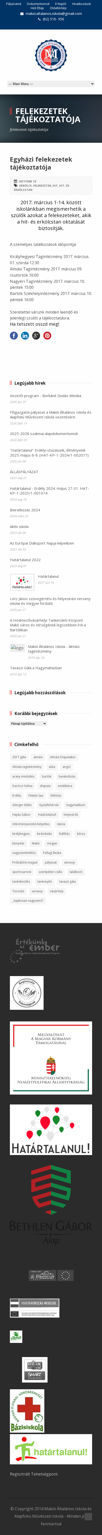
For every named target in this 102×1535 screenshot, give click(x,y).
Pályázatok (13, 4)
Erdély (16, 795)
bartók (46, 776)
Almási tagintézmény (26, 767)
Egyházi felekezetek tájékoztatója (41, 163)
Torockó (18, 891)
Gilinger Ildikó (22, 805)
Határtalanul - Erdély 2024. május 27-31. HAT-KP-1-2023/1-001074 (49, 491)
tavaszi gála (67, 881)
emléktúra (65, 786)
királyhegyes (21, 834)
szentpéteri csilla (50, 872)
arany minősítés (23, 776)
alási (52, 767)
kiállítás (64, 834)
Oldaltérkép (58, 8)
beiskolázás (67, 776)
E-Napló (60, 4)
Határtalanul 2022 (25, 559)
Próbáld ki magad (24, 862)
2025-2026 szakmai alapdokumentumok (44, 433)
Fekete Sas (35, 795)
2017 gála (19, 757)
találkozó (76, 872)
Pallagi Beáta (52, 853)
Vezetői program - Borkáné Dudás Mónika (45, 395)
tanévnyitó (44, 881)
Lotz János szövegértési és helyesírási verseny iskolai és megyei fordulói (50, 601)
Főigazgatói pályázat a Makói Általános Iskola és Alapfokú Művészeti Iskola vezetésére (50, 415)
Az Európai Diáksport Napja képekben (42, 543)
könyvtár (18, 843)
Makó (36, 843)
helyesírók (71, 814)
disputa (45, 786)
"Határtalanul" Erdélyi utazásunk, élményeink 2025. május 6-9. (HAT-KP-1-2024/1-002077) (49, 453)
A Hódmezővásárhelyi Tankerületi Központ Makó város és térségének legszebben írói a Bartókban (48, 625)
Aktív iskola (19, 526)
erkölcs (25, 185)
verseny (37, 891)
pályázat (51, 862)
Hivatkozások (81, 4)
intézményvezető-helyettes (31, 824)
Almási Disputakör (63, 757)
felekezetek (42, 185)
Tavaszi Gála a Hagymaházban (36, 667)
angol (67, 767)
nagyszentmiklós (24, 853)
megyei (52, 843)
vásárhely (56, 891)
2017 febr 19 (27, 181)
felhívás (56, 795)
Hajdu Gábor (21, 814)
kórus (81, 834)
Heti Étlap (37, 8)
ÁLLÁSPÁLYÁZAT (24, 471)
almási (38, 757)
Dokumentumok (38, 4)
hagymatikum (75, 805)
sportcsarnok (21, 872)
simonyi (69, 862)
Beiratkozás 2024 (25, 509)
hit (55, 185)
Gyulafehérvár (49, 805)
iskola (61, 824)
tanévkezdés (21, 881)
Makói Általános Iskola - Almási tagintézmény (53, 649)
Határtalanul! (47, 814)
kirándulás (44, 834)
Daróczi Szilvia (22, 786)
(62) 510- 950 (53, 19)
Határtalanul (48, 576)
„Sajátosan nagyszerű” (27, 900)
